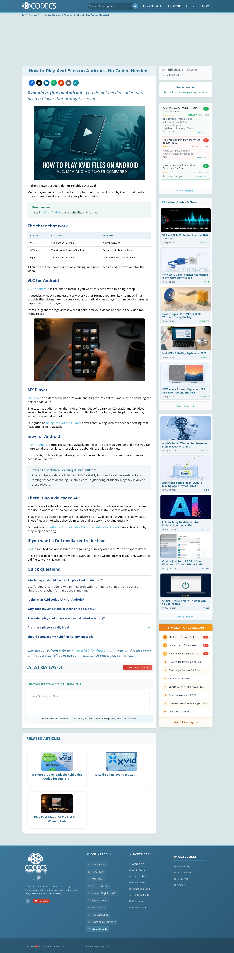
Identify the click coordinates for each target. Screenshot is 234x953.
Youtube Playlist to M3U (104, 893)
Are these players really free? (49, 627)
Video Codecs (139, 876)
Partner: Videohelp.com (97, 946)
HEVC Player (98, 871)
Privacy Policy (184, 872)
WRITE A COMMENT (139, 667)
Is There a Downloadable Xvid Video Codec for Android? (57, 776)
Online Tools (101, 854)
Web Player (97, 878)
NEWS (206, 6)
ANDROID (174, 6)
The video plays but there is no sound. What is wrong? (66, 618)
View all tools (99, 929)
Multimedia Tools (141, 888)
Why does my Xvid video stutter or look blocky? (62, 609)
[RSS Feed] (27, 901)
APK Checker (98, 907)
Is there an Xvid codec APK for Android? (56, 599)
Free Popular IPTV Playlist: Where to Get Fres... (181, 141)
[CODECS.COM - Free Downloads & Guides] (36, 867)
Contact (181, 884)
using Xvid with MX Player (63, 423)
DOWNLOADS (153, 6)
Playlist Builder (99, 900)
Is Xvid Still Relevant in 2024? (115, 774)
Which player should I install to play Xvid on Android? (65, 580)
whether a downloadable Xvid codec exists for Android (83, 527)
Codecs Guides (140, 907)
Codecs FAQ (183, 866)
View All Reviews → (185, 190)
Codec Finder (98, 864)
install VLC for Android (91, 650)
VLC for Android (51, 212)
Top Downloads (140, 894)
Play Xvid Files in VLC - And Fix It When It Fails (57, 819)
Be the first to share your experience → (185, 92)
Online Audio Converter (104, 921)
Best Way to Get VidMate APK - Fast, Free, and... (180, 110)
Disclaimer (182, 878)
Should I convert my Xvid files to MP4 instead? (60, 637)
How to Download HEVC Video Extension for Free (179, 167)
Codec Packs (138, 882)
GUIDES (191, 6)
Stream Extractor (100, 886)
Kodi (31, 549)
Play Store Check (100, 914)
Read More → (203, 132)
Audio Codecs (139, 870)
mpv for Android (39, 445)
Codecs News (139, 901)
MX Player (34, 398)
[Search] (135, 6)
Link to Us (43, 901)
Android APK (138, 863)
